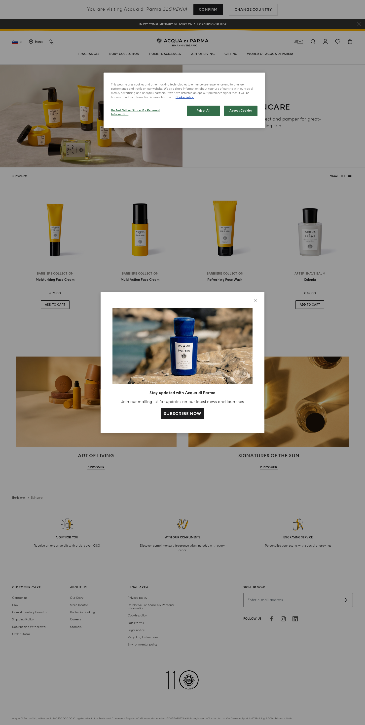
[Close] (255, 301)
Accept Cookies (240, 111)
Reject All (203, 111)
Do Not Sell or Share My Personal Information (135, 112)
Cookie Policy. (185, 97)
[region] (184, 100)
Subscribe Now (182, 413)
